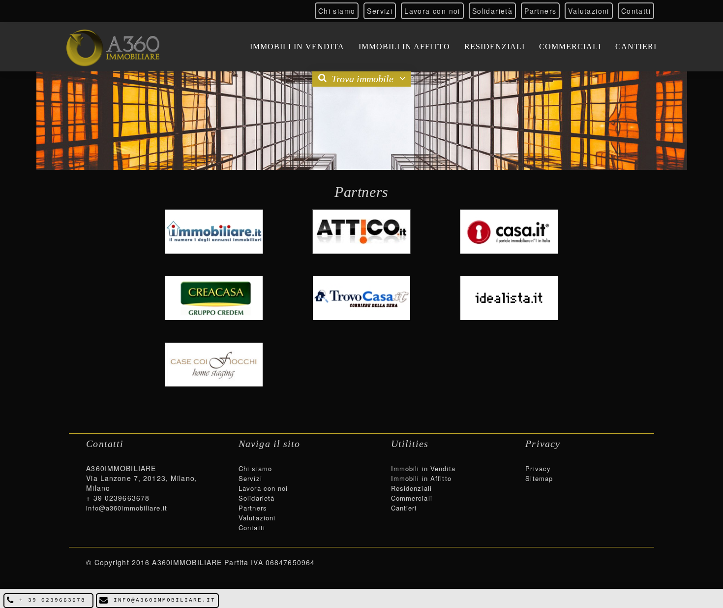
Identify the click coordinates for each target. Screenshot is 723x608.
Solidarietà (492, 11)
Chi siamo (337, 11)
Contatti (636, 11)
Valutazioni (588, 11)
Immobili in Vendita (297, 46)
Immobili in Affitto (404, 46)
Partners (540, 11)
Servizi (379, 11)
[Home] (112, 46)
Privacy (538, 468)
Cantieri (636, 46)
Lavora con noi (432, 11)
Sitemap (539, 478)
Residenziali (494, 46)
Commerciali (570, 46)
